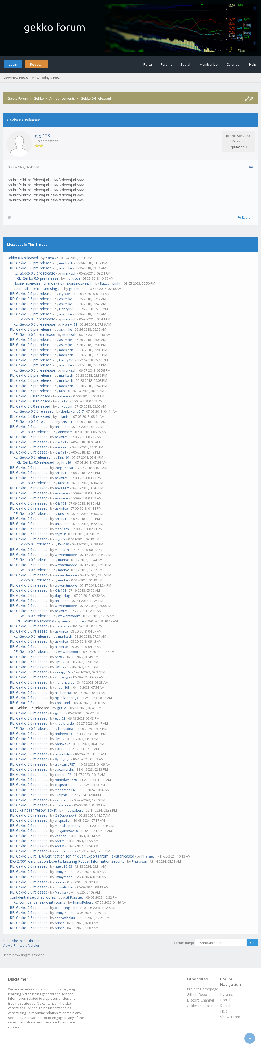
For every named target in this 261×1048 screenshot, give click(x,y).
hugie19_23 (63, 866)
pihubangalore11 (68, 907)
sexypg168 (63, 672)
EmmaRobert (65, 887)
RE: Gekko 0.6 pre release (31, 262)
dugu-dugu (63, 595)
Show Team (230, 1016)
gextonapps (78, 288)
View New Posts (15, 77)
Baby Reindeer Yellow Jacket (33, 810)
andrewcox (63, 733)
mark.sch (66, 263)
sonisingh (62, 677)
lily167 (59, 662)
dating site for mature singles (37, 288)
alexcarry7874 (65, 764)
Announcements (62, 98)
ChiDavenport (65, 815)
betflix (59, 656)
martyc (63, 559)
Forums (166, 64)
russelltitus (63, 754)
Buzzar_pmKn (110, 283)
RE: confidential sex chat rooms (39, 902)
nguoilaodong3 (66, 697)
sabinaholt (63, 800)
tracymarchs (64, 769)
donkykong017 (72, 411)
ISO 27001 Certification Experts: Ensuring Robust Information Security (67, 861)
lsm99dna (65, 728)
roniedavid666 (66, 779)
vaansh (61, 835)
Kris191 (64, 391)
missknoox (63, 805)
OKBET (60, 749)
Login (13, 64)
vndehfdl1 (63, 687)
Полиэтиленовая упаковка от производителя (53, 283)
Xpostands (63, 702)
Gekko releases (199, 1005)
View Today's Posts (47, 77)
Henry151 (66, 309)
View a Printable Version (21, 945)
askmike (51, 258)
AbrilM (59, 841)
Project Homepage (202, 988)
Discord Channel (200, 1000)
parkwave (62, 744)
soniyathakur (65, 917)
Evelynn (61, 795)
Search (185, 64)
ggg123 (42, 135)
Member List (209, 64)
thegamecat (64, 467)
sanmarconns (65, 851)
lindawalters (73, 810)
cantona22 (63, 774)
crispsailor (63, 784)
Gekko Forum (17, 98)
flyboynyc (62, 759)
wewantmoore (66, 554)
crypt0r (60, 534)
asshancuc (63, 692)
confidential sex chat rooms (33, 897)
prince (59, 882)
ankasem (65, 406)
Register (36, 64)
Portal (148, 64)
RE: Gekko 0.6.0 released (30, 396)
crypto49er (67, 293)
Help (252, 64)
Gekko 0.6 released (22, 257)
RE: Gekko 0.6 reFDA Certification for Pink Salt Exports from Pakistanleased (72, 856)
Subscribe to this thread (21, 940)
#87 (250, 167)
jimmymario (64, 871)
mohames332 (65, 790)
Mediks (60, 892)
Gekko (39, 98)
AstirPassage (73, 897)
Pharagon (149, 856)
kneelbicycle (64, 723)
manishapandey (67, 825)
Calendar (234, 64)
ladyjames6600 (66, 830)
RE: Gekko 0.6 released (28, 426)
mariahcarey (64, 682)
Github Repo (197, 994)
